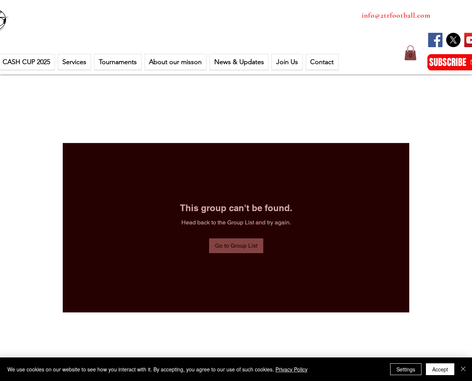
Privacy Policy (291, 369)
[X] (453, 40)
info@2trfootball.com (396, 15)
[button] (410, 52)
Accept (440, 369)
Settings (405, 369)
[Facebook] (435, 40)
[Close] (463, 369)
